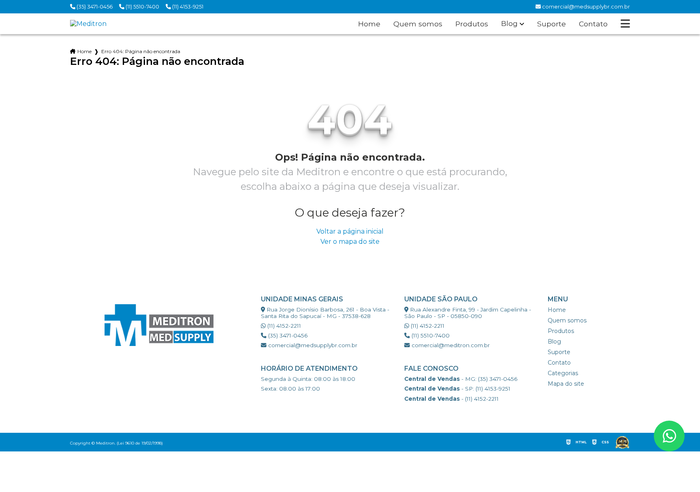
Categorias (563, 373)
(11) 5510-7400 (141, 6)
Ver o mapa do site (350, 241)
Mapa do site (566, 383)
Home (369, 24)
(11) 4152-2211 (283, 325)
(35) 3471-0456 (94, 6)
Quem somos (417, 24)
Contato (593, 24)
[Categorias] (625, 24)
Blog (509, 24)
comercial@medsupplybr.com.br (312, 345)
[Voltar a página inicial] (88, 24)
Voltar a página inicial (350, 231)
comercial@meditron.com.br (450, 345)
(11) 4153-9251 (187, 6)
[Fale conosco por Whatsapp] (669, 436)
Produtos (471, 24)
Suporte (551, 24)
